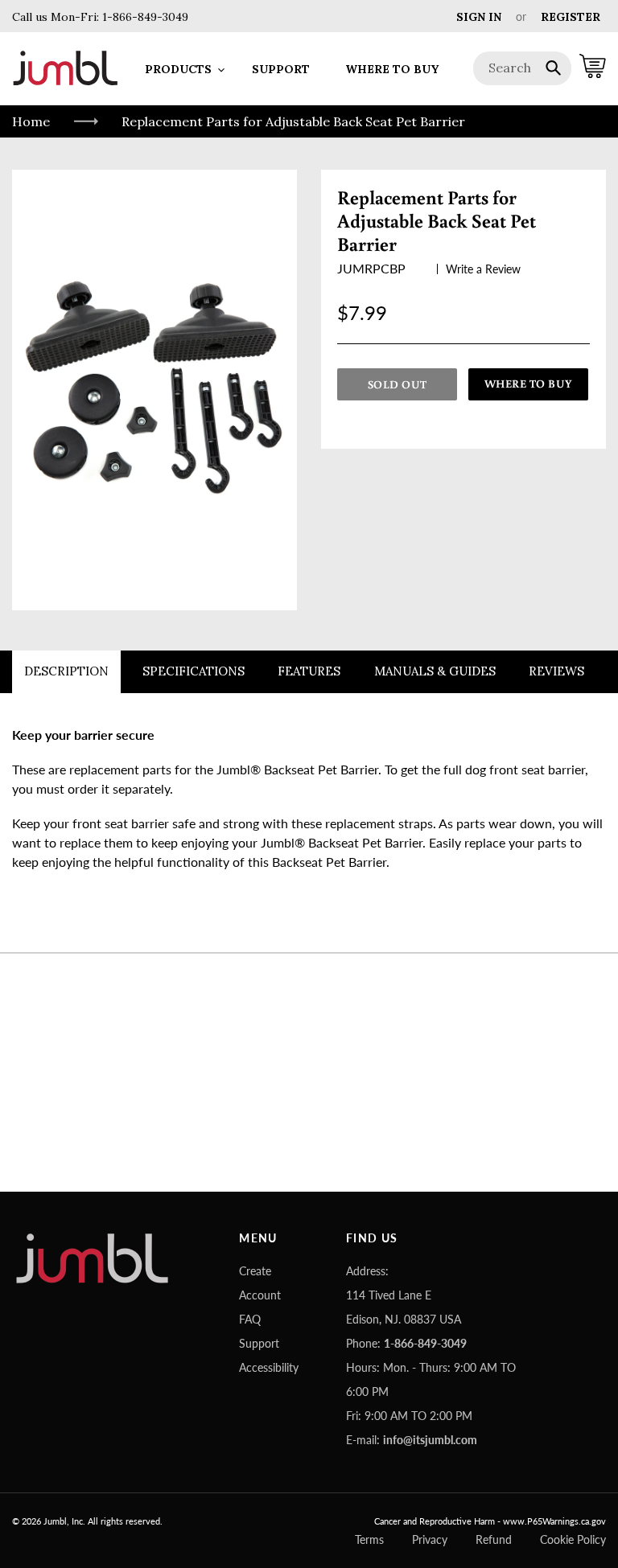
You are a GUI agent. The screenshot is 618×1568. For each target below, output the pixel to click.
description (66, 671)
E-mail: (411, 1440)
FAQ (250, 1319)
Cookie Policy (573, 1539)
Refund (494, 1539)
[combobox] (522, 68)
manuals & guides (435, 671)
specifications (193, 671)
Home (31, 121)
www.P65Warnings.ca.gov (554, 1521)
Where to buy (528, 383)
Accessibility (269, 1367)
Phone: (406, 1343)
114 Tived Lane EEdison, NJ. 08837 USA (403, 1307)
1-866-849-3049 (143, 17)
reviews (556, 671)
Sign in (478, 17)
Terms (369, 1539)
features (309, 671)
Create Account (260, 1283)
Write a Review (483, 269)
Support (259, 1343)
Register (570, 17)
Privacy (429, 1539)
